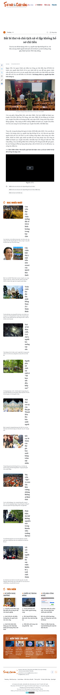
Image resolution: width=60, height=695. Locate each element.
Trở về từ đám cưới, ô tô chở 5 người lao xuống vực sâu (27, 337)
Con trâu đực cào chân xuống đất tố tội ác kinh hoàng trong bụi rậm (27, 221)
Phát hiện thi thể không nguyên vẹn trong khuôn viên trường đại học (28, 523)
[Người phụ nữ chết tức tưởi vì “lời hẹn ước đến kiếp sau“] (13, 366)
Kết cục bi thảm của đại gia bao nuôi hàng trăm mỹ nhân (27, 449)
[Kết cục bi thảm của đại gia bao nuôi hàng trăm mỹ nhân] (13, 441)
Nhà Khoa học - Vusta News (16, 679)
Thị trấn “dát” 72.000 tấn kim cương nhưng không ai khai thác (27, 487)
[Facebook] (2, 65)
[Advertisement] (30, 19)
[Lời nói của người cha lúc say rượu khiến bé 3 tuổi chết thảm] (13, 552)
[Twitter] (2, 72)
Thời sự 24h (37, 679)
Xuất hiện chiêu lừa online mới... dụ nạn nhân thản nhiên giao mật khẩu (48, 610)
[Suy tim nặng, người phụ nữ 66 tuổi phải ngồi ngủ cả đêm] (50, 644)
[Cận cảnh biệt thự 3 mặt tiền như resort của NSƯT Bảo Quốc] (13, 253)
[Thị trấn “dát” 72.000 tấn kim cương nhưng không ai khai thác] (13, 480)
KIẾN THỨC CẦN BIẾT (19, 638)
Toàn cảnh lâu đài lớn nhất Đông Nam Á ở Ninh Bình (27, 299)
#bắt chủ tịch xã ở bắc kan (15, 193)
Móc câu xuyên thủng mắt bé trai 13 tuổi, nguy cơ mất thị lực (19, 651)
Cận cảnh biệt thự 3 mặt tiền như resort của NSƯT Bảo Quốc (27, 261)
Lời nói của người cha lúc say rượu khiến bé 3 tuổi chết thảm (27, 562)
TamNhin (54, 5)
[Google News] (2, 83)
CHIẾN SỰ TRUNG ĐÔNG (29, 594)
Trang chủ (4, 32)
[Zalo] (2, 69)
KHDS (30, 5)
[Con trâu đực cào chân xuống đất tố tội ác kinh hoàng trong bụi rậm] (13, 212)
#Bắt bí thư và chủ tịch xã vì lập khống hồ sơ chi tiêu (22, 186)
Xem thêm (13, 32)
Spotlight (53, 679)
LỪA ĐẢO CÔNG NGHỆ (47, 594)
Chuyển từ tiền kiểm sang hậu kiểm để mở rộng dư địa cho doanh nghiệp (11, 610)
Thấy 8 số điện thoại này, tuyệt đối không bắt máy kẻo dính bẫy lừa (48, 625)
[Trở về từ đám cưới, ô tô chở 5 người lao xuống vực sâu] (13, 330)
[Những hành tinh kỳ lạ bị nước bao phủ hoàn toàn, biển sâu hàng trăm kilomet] (30, 644)
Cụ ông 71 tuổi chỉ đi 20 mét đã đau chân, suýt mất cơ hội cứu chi (39, 651)
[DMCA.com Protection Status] (30, 693)
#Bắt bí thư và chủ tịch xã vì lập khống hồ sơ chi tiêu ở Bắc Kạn (24, 189)
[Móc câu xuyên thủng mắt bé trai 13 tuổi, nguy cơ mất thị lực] (20, 644)
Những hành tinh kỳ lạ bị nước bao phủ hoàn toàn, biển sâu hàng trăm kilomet (30, 652)
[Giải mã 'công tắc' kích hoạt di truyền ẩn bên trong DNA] (9, 644)
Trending (9, 32)
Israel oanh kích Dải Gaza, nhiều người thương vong (29, 610)
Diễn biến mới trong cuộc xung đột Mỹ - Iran (30, 625)
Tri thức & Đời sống (45, 679)
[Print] (2, 76)
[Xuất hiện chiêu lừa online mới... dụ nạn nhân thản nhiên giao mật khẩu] (47, 602)
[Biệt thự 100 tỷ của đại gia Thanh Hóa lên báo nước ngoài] (13, 405)
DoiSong (47, 5)
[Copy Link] (2, 80)
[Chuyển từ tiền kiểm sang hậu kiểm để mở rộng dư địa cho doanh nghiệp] (9, 602)
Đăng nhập (54, 32)
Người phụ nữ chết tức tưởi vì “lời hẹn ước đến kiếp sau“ (27, 374)
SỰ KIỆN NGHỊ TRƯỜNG (9, 594)
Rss (56, 672)
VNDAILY (38, 5)
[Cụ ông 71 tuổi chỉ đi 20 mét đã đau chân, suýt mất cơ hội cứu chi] (40, 644)
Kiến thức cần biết (28, 679)
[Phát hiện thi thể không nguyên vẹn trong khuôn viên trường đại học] (13, 516)
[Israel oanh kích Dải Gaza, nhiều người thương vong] (28, 602)
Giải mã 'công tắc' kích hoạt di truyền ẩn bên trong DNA (9, 651)
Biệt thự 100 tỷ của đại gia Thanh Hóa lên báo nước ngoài (27, 412)
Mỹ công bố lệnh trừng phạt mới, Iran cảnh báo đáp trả (29, 618)
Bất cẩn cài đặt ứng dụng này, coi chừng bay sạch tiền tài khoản (48, 618)
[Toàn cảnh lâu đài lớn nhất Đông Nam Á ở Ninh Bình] (13, 292)
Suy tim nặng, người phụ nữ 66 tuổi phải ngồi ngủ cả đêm (50, 650)
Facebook (52, 672)
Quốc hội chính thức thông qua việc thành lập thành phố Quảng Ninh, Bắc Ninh (10, 626)
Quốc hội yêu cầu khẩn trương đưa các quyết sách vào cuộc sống (10, 618)
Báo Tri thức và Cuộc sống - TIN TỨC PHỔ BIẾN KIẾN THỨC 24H (15, 5)
